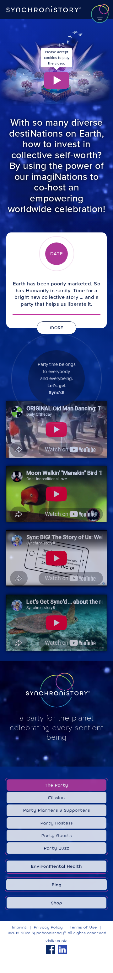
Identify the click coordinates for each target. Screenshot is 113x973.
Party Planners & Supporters (56, 810)
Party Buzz (56, 848)
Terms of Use (83, 927)
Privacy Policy (48, 927)
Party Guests (56, 835)
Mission (56, 797)
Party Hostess (56, 822)
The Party (56, 785)
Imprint (19, 927)
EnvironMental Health (56, 866)
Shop (56, 902)
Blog (57, 884)
